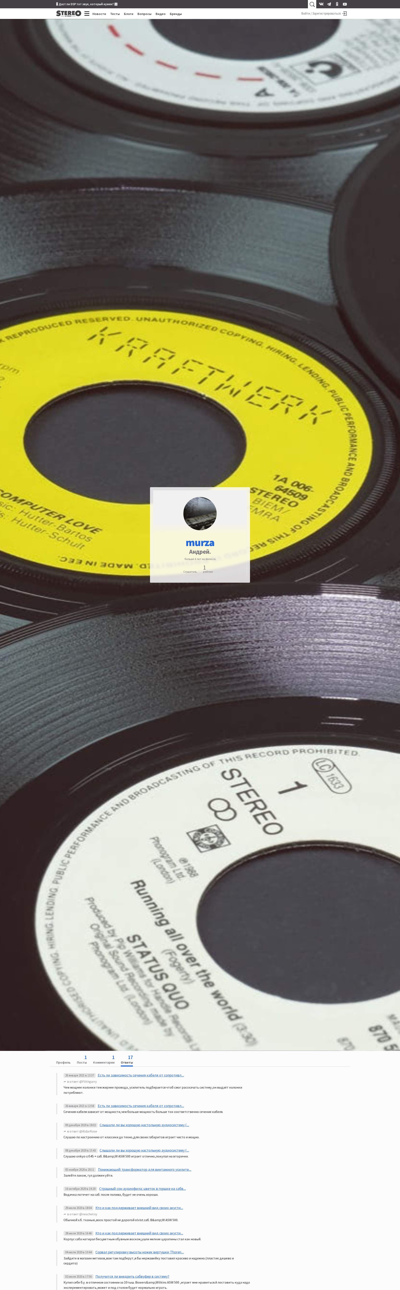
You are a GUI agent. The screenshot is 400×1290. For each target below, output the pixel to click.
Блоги (128, 14)
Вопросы (144, 14)
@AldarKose (88, 1131)
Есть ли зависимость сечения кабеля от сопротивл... (141, 1075)
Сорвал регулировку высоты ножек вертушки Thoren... (139, 1252)
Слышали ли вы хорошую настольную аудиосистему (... (144, 1124)
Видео (161, 14)
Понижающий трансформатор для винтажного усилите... (144, 1169)
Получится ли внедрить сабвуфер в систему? (132, 1276)
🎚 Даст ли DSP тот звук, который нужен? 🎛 (87, 4)
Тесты (115, 14)
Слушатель (190, 572)
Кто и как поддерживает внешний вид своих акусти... (139, 1207)
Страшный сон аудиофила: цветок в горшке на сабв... (142, 1188)
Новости (99, 14)
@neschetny (88, 1214)
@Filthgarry (88, 1081)
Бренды (176, 14)
